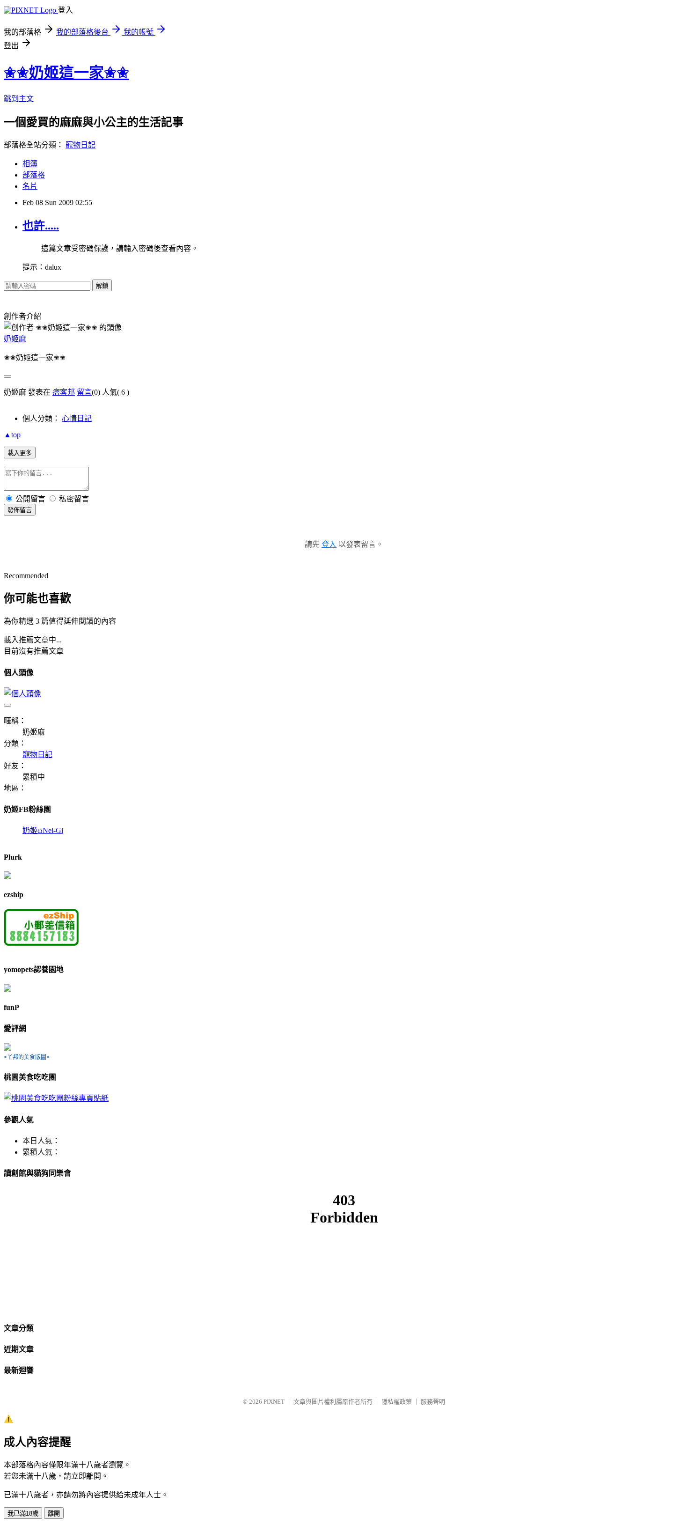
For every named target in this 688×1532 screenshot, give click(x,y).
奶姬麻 (15, 339)
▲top (12, 435)
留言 (84, 392)
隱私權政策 (396, 1401)
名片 (29, 186)
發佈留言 (19, 510)
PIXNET (274, 1401)
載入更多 (19, 453)
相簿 (29, 164)
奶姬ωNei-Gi (42, 830)
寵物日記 (80, 145)
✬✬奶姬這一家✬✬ (66, 72)
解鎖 (102, 285)
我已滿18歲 (22, 1513)
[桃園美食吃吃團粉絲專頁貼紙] (56, 1098)
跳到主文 (19, 99)
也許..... (40, 226)
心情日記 (77, 418)
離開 (54, 1513)
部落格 (33, 175)
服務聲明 (433, 1401)
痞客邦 (63, 392)
